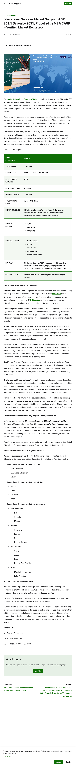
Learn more (7, 757)
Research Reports (12, 15)
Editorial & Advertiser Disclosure (19, 46)
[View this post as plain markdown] (67, 34)
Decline (68, 762)
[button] (5, 3)
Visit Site (38, 671)
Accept (58, 762)
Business (68, 3)
